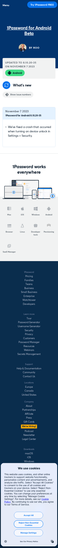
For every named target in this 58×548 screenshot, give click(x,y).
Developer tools (35, 233)
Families (29, 280)
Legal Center (29, 439)
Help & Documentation (29, 368)
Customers (29, 338)
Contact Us (29, 376)
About (29, 405)
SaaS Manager (9, 252)
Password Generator (29, 322)
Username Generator (29, 326)
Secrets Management (28, 354)
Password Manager (29, 342)
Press (29, 417)
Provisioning (49, 232)
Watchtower (28, 299)
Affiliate (29, 413)
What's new (22, 85)
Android (17, 72)
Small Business (29, 292)
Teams (29, 284)
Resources (29, 346)
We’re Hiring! (29, 426)
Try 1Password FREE (42, 4)
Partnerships (29, 409)
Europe (29, 386)
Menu (6, 5)
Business (29, 288)
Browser (9, 232)
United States (29, 394)
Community (29, 372)
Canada (28, 390)
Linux (22, 232)
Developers (29, 304)
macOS (29, 453)
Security (29, 330)
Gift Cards (29, 421)
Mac (9, 214)
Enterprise (29, 296)
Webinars (29, 350)
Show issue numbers (20, 94)
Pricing (29, 276)
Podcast (29, 431)
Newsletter (29, 435)
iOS (22, 214)
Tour (29, 318)
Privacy (29, 334)
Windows (35, 214)
